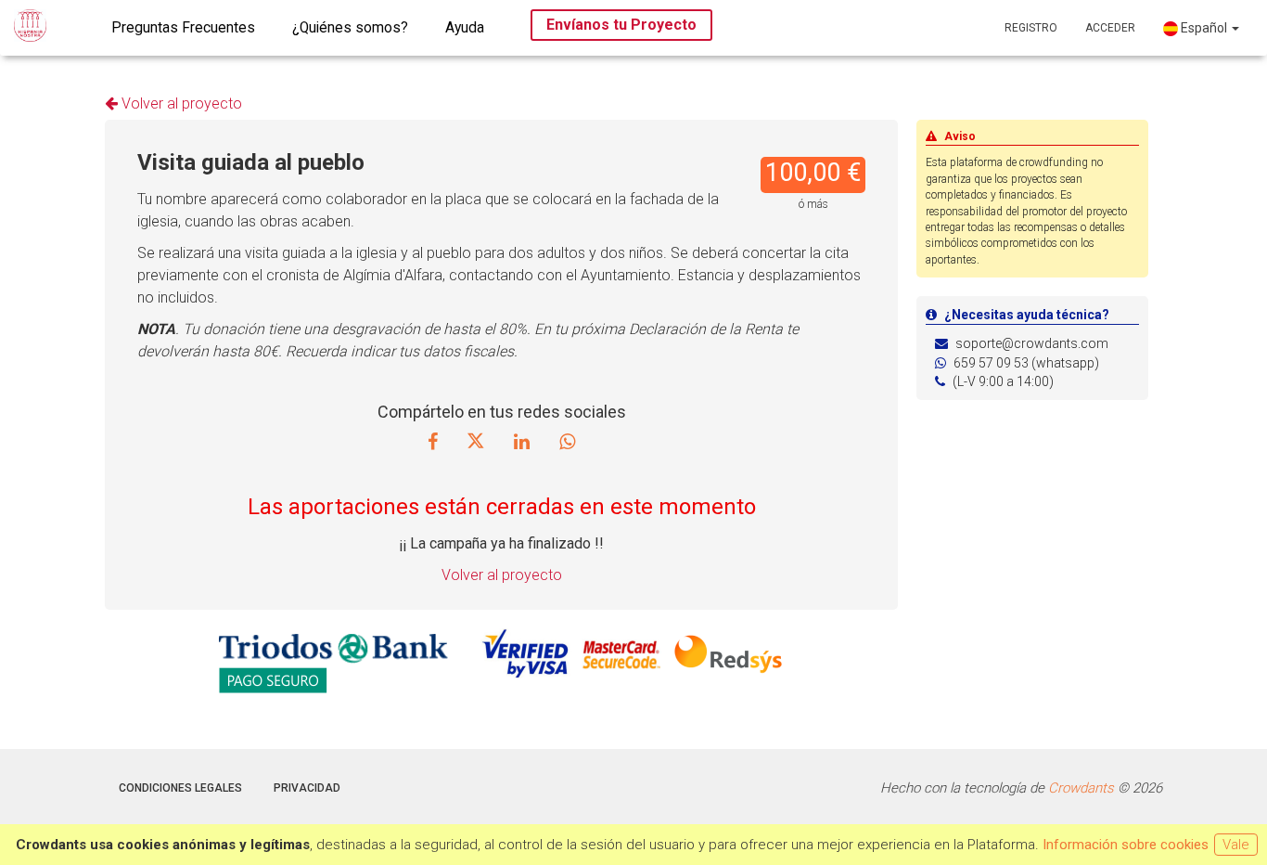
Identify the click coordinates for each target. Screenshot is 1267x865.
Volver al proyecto (180, 103)
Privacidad (307, 787)
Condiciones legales (180, 787)
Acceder (1110, 27)
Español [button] (1204, 27)
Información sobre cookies (1126, 844)
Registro (1031, 27)
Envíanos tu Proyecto (621, 24)
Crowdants (1081, 788)
